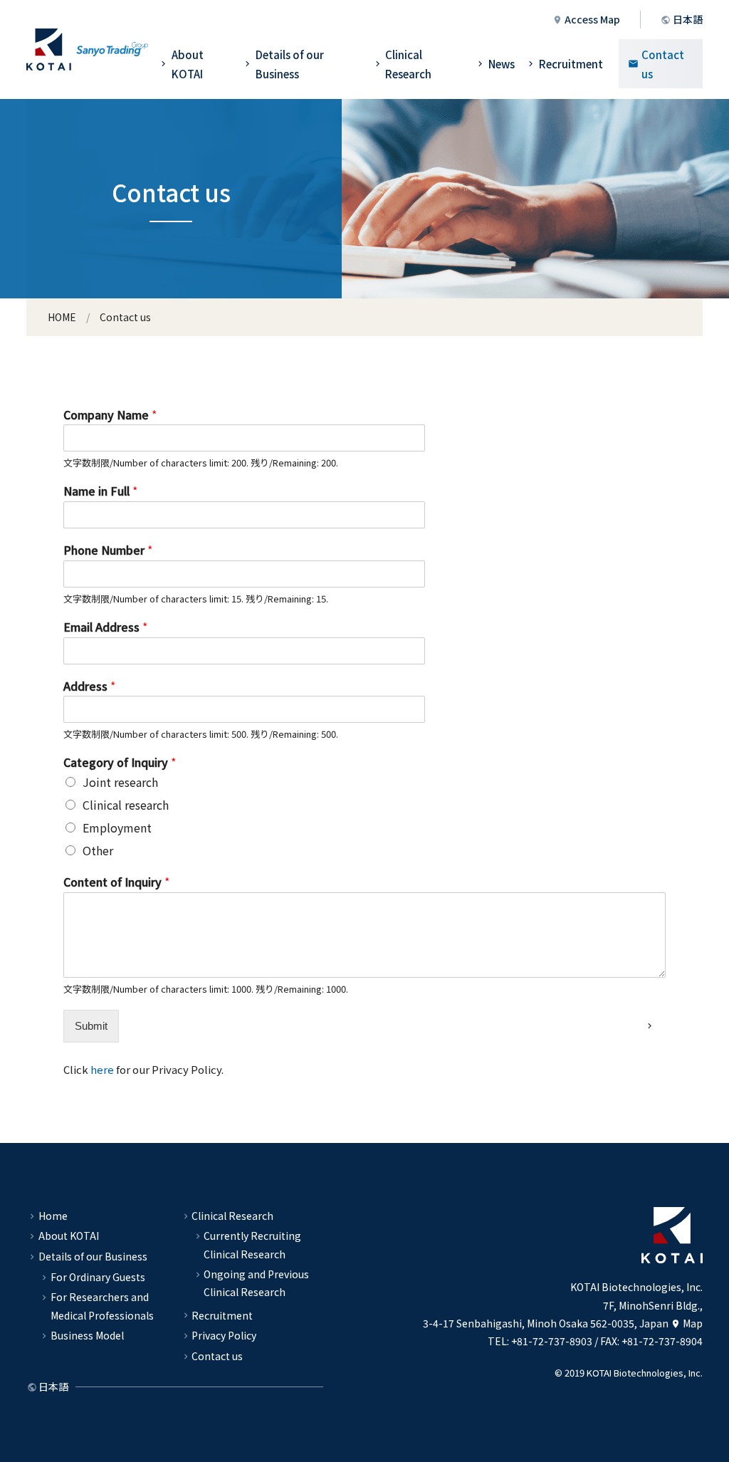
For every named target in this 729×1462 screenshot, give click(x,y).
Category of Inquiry (119, 762)
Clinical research (126, 804)
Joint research (120, 781)
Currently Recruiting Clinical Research (252, 1244)
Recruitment (571, 63)
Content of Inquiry (116, 881)
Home (53, 1215)
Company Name (110, 414)
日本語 (688, 19)
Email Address (105, 627)
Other (98, 850)
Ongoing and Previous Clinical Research (256, 1283)
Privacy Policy (224, 1335)
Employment (117, 827)
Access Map (592, 19)
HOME (62, 317)
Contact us (662, 64)
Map (693, 1323)
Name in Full (100, 491)
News (501, 63)
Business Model (87, 1335)
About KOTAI (188, 64)
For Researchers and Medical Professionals (102, 1306)
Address (89, 686)
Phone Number (107, 550)
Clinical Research (408, 64)
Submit (91, 1026)
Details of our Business (290, 64)
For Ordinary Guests (98, 1277)
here (102, 1069)
